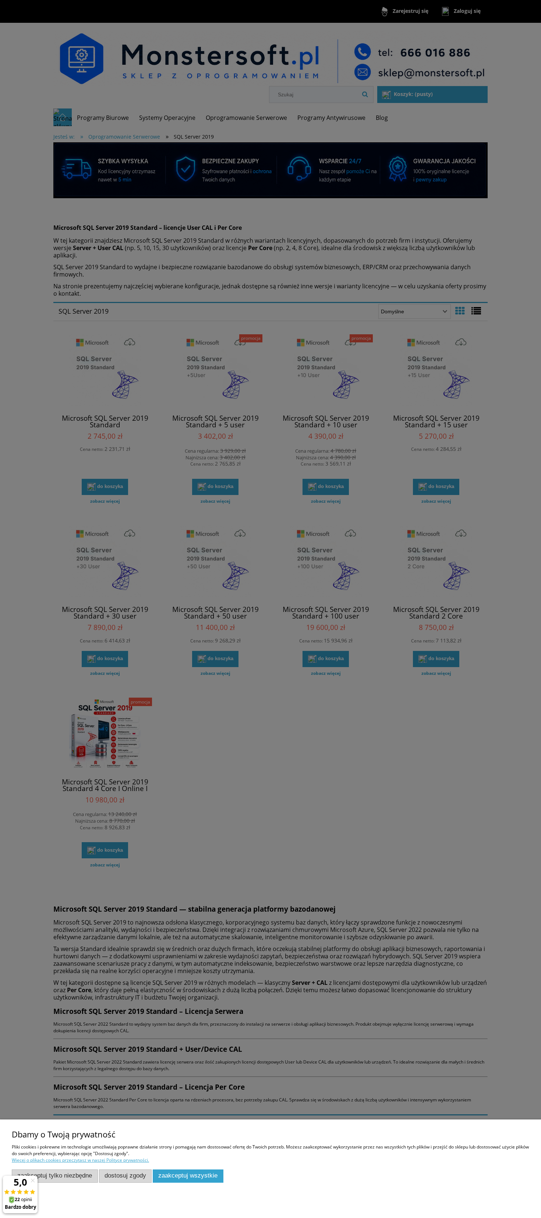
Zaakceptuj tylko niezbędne (54, 1175)
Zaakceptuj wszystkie (188, 1175)
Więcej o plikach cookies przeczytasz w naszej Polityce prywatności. (80, 1160)
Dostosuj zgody (125, 1175)
